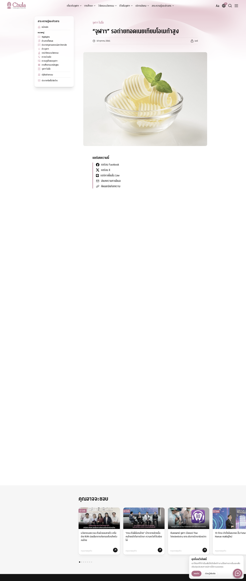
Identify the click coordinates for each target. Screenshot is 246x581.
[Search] (230, 6)
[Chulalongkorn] (16, 5)
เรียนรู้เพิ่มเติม (210, 573)
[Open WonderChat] (237, 573)
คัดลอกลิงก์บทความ (110, 186)
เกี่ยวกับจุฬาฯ (73, 5)
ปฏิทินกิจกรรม (47, 74)
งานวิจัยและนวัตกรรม (50, 53)
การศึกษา (88, 5)
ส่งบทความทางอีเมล (111, 180)
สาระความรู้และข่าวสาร (161, 5)
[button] (79, 562)
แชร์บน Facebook (110, 164)
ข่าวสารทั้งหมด (47, 41)
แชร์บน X (105, 170)
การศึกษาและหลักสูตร (50, 65)
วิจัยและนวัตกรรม (106, 5)
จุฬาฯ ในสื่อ (46, 69)
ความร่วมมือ (46, 57)
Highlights (46, 37)
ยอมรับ (196, 573)
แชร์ (196, 40)
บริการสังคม (140, 5)
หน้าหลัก (45, 27)
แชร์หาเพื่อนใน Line (110, 175)
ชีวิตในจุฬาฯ (124, 5)
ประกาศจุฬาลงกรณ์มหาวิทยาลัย (54, 45)
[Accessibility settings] (217, 6)
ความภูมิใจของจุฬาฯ (49, 61)
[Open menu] (236, 6)
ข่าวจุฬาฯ (45, 49)
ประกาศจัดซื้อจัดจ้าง (50, 80)
